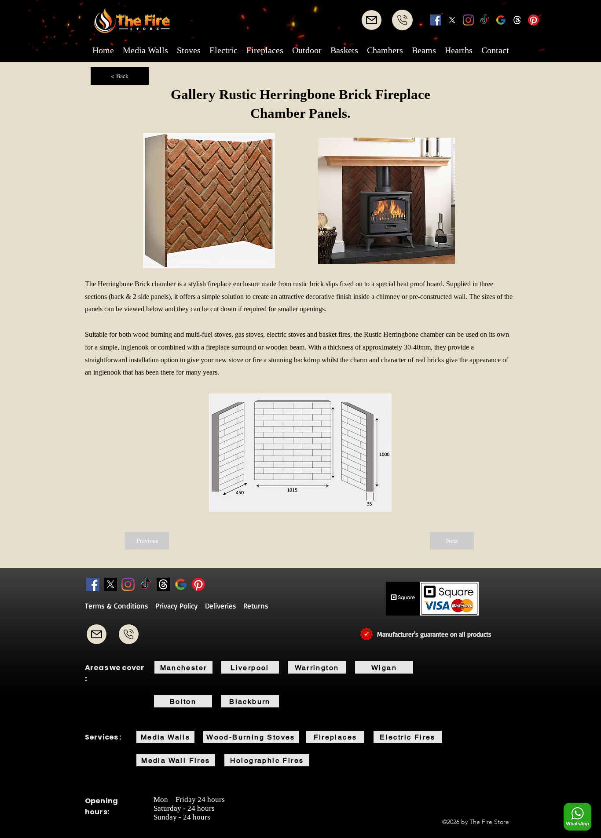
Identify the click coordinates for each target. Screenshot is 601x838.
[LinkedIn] (468, 20)
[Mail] (371, 20)
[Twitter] (452, 20)
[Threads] (517, 20)
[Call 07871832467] (128, 634)
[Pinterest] (533, 20)
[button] (145, 50)
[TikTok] (484, 20)
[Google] (500, 20)
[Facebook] (435, 20)
